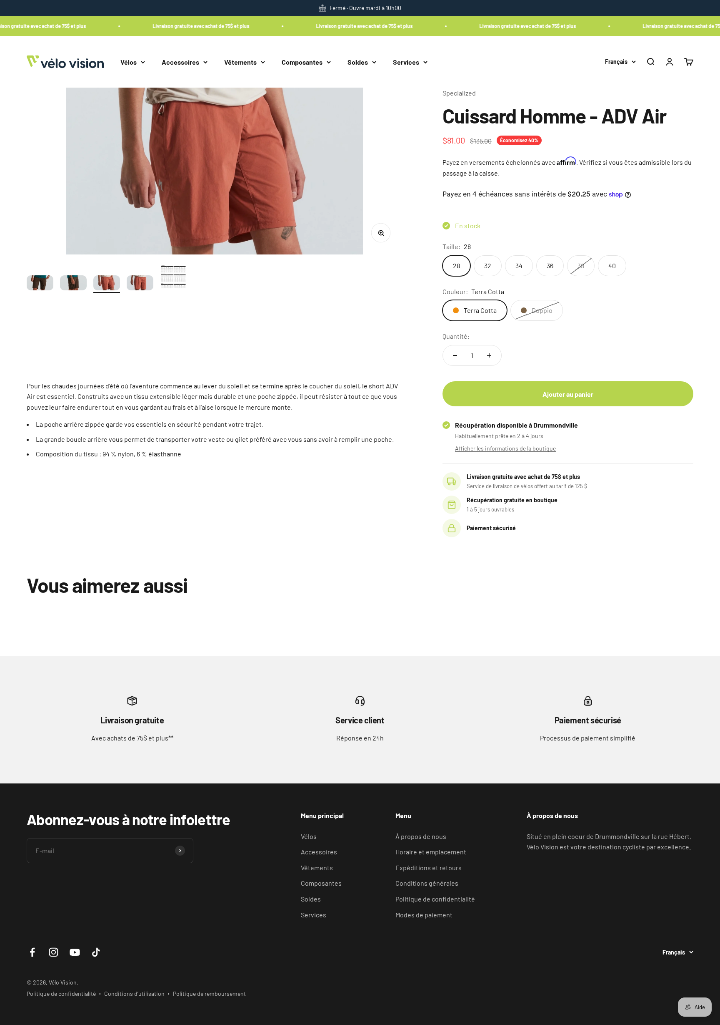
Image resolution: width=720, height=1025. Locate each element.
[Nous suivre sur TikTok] (96, 952)
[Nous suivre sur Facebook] (32, 952)
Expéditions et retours (428, 867)
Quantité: (456, 336)
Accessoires (180, 61)
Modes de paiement (423, 915)
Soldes (358, 61)
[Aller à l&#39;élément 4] (140, 284)
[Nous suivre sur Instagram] (53, 952)
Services (406, 61)
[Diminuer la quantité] (455, 355)
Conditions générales (426, 883)
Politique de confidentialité (435, 899)
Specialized (459, 93)
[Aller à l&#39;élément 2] (73, 284)
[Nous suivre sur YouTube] (74, 952)
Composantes (302, 61)
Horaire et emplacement (430, 852)
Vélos (128, 61)
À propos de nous (420, 836)
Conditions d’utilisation (134, 993)
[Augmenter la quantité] (489, 355)
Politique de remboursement (209, 993)
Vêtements (240, 61)
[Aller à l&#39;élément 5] (173, 278)
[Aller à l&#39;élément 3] (106, 284)
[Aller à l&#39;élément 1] (40, 284)
